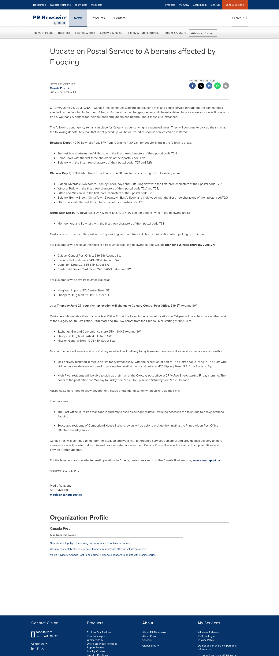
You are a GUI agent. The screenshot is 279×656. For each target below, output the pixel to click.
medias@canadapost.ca (66, 494)
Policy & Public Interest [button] (143, 33)
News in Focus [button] (43, 33)
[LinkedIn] (33, 648)
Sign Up (215, 5)
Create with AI (95, 640)
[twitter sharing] (201, 86)
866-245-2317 (44, 632)
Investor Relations (60, 5)
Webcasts (96, 5)
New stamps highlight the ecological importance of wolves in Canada (90, 543)
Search (236, 18)
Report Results (95, 647)
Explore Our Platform (99, 632)
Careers (147, 640)
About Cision (149, 636)
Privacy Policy (206, 640)
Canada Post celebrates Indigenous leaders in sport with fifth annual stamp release (98, 549)
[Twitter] (42, 648)
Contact (119, 18)
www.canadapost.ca (206, 460)
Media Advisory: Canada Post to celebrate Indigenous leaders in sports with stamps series (103, 555)
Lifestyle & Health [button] (111, 33)
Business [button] (64, 33)
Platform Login (206, 636)
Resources (39, 5)
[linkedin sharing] (209, 86)
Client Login (200, 5)
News (78, 18)
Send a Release (234, 5)
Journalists (81, 5)
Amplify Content (96, 651)
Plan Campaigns (96, 636)
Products (98, 18)
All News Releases (209, 632)
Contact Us (38, 644)
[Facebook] (37, 648)
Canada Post (60, 528)
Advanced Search (202, 33)
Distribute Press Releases (102, 644)
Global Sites (149, 645)
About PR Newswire (154, 632)
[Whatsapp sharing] (217, 86)
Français (170, 5)
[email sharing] (226, 86)
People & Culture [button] (175, 33)
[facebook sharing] (192, 86)
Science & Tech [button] (85, 33)
